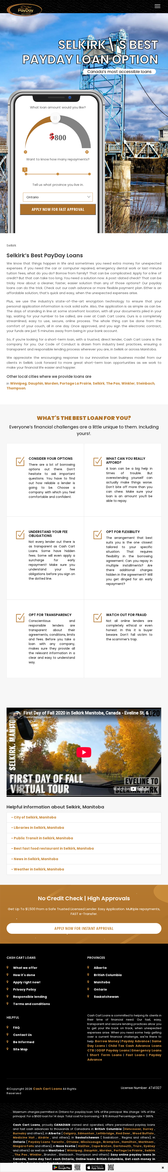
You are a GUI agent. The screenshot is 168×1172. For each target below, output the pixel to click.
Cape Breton (101, 1146)
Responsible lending (30, 996)
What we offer (25, 968)
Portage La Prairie (75, 383)
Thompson (16, 388)
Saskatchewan (106, 996)
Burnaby (19, 1133)
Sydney (149, 1146)
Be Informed (23, 1042)
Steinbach (145, 383)
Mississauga (91, 1142)
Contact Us (22, 1035)
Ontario (100, 989)
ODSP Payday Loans (112, 1050)
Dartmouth (122, 1146)
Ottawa (72, 1142)
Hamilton (129, 1142)
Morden (51, 383)
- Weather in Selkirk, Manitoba (37, 869)
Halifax (83, 1146)
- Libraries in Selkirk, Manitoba (37, 827)
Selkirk (99, 383)
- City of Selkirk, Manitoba (33, 817)
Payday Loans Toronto (46, 1142)
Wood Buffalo (143, 1133)
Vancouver (132, 1129)
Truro (137, 1146)
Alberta (100, 968)
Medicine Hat (24, 1137)
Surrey (148, 1129)
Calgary (69, 1133)
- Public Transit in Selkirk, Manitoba (42, 838)
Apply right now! (26, 982)
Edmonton (86, 1133)
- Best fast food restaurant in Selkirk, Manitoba (52, 848)
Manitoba (102, 982)
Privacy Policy (24, 989)
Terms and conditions (31, 1004)
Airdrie (43, 1137)
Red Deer (123, 1133)
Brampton (111, 1142)
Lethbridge (105, 1133)
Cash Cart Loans (48, 1089)
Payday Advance (135, 1041)
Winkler (128, 383)
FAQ (16, 1027)
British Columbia (108, 975)
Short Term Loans (106, 1055)
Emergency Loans (146, 1050)
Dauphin (35, 383)
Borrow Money (107, 1041)
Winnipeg (18, 383)
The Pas (113, 383)
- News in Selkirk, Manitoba (34, 859)
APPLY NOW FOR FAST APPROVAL (58, 209)
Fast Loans (135, 1055)
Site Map (20, 1049)
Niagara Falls (23, 1146)
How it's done (24, 975)
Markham (146, 1142)
